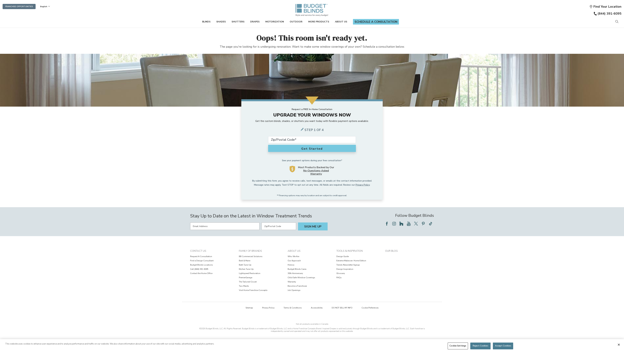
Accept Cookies (503, 345)
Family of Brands (250, 251)
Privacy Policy (363, 184)
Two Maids (244, 286)
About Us (341, 21)
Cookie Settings (457, 345)
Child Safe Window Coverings (301, 277)
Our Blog (391, 251)
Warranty (292, 281)
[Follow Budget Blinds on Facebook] (387, 223)
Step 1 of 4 (314, 130)
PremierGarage (245, 277)
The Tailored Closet (248, 281)
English (43, 6)
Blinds (206, 21)
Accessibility (317, 307)
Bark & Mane (244, 260)
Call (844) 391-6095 (199, 269)
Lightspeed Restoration (249, 273)
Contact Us (198, 251)
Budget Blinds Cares (297, 269)
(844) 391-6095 (609, 13)
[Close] (618, 344)
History (291, 265)
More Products (318, 21)
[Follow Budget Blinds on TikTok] (430, 223)
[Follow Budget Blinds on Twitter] (416, 223)
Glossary (340, 273)
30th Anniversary (295, 273)
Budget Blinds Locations (201, 265)
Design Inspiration (344, 269)
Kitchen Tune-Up (246, 269)
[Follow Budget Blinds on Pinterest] (423, 223)
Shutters (238, 21)
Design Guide (342, 256)
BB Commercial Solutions (250, 256)
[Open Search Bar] (617, 22)
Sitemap (249, 307)
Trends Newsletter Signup (348, 265)
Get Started (312, 149)
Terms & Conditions (293, 307)
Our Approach (294, 260)
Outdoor (296, 21)
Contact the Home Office (201, 273)
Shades (221, 21)
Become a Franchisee (297, 286)
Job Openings (294, 290)
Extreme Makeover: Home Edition (351, 260)
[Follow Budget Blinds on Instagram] (394, 223)
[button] (605, 6)
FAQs (339, 277)
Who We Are (293, 256)
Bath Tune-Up (245, 265)
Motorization (274, 21)
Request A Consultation (201, 256)
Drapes (255, 21)
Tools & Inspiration (349, 251)
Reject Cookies (480, 345)
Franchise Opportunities (19, 6)
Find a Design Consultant (202, 260)
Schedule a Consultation (376, 22)
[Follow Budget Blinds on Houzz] (401, 223)
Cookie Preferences (370, 307)
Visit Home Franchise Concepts (253, 290)
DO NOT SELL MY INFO (342, 307)
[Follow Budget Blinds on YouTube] (408, 223)
